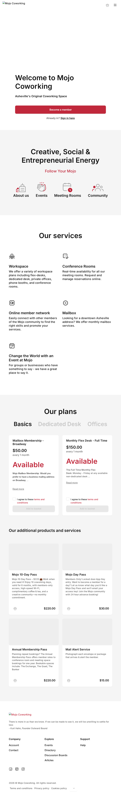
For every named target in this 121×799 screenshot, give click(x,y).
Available (28, 464)
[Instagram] (23, 769)
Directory (50, 750)
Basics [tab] (23, 424)
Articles (49, 760)
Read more (18, 489)
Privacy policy (41, 788)
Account (14, 745)
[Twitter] (17, 769)
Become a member (60, 109)
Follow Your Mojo (60, 171)
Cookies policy (59, 788)
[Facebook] (10, 769)
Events (49, 745)
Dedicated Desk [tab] (59, 424)
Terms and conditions (21, 788)
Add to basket (33, 508)
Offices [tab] (97, 424)
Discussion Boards (56, 755)
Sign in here (67, 118)
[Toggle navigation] (115, 5)
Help (83, 745)
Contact (13, 750)
